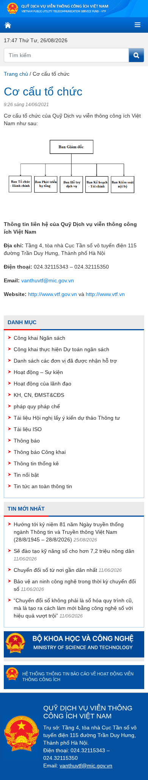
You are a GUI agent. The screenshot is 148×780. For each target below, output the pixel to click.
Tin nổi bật (26, 475)
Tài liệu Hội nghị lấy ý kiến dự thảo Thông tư (67, 418)
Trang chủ (16, 74)
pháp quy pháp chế (37, 406)
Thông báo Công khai (40, 452)
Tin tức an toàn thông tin (43, 486)
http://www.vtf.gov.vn (52, 294)
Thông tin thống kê (36, 463)
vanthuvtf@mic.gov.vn (47, 280)
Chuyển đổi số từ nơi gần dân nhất (55, 570)
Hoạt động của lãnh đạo (42, 383)
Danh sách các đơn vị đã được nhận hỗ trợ (65, 361)
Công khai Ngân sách (39, 338)
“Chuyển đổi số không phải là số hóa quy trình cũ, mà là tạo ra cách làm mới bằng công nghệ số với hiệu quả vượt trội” (73, 608)
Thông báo (27, 441)
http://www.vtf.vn (105, 294)
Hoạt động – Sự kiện (38, 372)
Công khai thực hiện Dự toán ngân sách (61, 349)
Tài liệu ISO (28, 429)
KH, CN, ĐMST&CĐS (39, 395)
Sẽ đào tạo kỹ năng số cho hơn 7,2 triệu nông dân (74, 551)
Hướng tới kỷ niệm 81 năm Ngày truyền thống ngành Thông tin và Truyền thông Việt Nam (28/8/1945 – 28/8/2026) (69, 532)
